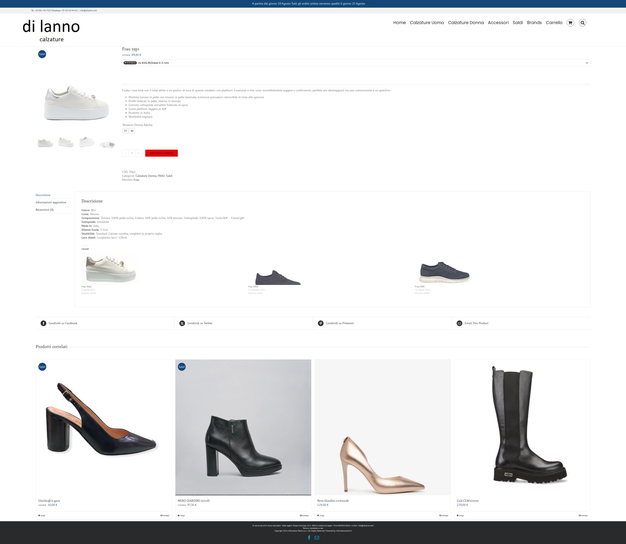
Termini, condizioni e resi (313, 528)
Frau (136, 180)
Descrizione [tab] (43, 195)
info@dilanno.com (88, 10)
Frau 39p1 (87, 286)
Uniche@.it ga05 (49, 500)
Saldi (169, 176)
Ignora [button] (370, 3)
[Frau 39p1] (163, 268)
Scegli (43, 515)
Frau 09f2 (420, 286)
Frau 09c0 (253, 286)
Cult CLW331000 (468, 500)
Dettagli (166, 515)
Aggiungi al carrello (161, 153)
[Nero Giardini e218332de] (383, 427)
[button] (582, 23)
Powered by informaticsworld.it (339, 531)
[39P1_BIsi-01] (76, 87)
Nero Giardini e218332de (333, 500)
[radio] (125, 130)
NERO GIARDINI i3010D (194, 500)
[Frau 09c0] (330, 268)
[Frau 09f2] (497, 268)
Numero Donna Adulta (137, 125)
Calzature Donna (146, 176)
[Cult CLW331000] (522, 427)
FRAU (161, 176)
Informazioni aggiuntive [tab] (51, 202)
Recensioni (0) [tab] (44, 210)
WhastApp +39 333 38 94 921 (65, 10)
